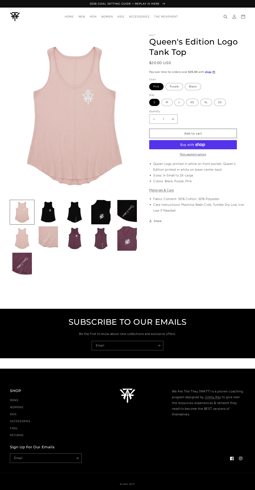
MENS (14, 400)
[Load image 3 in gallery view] (75, 212)
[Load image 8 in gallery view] (75, 238)
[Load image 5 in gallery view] (127, 212)
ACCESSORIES (20, 421)
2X (220, 102)
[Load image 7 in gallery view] (48, 238)
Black (193, 86)
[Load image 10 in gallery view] (127, 238)
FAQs (13, 428)
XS (192, 102)
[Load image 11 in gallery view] (22, 265)
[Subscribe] (158, 345)
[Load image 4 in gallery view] (101, 212)
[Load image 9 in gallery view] (101, 238)
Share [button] (158, 221)
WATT (132, 484)
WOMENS (17, 407)
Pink (156, 86)
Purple (174, 86)
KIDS (13, 414)
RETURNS (17, 435)
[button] (225, 16)
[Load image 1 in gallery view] (22, 212)
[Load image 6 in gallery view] (22, 238)
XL (206, 102)
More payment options (193, 154)
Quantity (154, 111)
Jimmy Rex (213, 397)
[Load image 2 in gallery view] (48, 212)
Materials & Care (161, 190)
